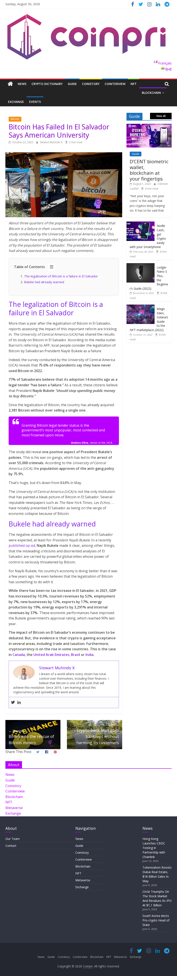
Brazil (75, 654)
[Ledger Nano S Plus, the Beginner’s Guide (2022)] (140, 265)
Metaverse (14, 807)
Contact (10, 846)
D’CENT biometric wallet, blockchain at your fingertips (149, 170)
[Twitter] (13, 702)
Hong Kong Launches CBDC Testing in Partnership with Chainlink (153, 848)
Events (35, 102)
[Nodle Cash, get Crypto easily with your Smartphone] (140, 224)
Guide (72, 84)
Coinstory (91, 84)
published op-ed (22, 545)
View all (161, 116)
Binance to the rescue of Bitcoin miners (31, 737)
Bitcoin (15, 119)
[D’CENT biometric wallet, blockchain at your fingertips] (149, 126)
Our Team (12, 839)
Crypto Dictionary (47, 84)
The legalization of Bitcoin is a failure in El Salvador (61, 276)
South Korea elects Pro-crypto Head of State (155, 920)
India (89, 654)
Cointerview (115, 84)
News (22, 84)
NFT (134, 84)
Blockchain (151, 93)
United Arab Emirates (51, 654)
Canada (19, 654)
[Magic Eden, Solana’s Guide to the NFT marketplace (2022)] (140, 307)
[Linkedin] (19, 702)
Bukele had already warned (44, 282)
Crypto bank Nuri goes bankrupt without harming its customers (97, 734)
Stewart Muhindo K (51, 142)
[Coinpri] (10, 84)
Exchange (16, 102)
